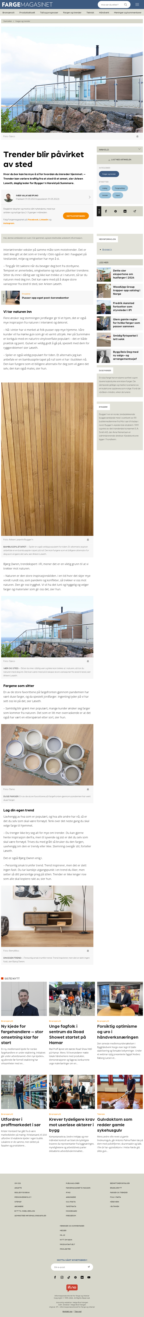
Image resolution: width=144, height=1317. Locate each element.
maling (104, 188)
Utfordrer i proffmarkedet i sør (21, 1121)
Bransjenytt (8, 12)
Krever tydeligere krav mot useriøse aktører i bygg (72, 1124)
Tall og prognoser (49, 12)
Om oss (17, 1183)
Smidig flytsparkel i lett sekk (125, 337)
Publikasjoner (72, 1183)
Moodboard (71, 1211)
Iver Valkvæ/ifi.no (27, 195)
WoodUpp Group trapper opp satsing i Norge (126, 290)
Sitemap (18, 1202)
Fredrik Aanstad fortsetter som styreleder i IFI (123, 306)
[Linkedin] (125, 211)
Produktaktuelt (27, 12)
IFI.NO (68, 1192)
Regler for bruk (22, 1192)
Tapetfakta (71, 1206)
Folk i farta (115, 1197)
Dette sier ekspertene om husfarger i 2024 (123, 274)
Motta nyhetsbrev (76, 216)
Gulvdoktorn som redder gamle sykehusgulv (114, 1124)
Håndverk (104, 12)
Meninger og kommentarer (127, 12)
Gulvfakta (71, 1202)
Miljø (62, 1235)
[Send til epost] (134, 211)
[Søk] (125, 4)
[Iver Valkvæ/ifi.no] (89, 197)
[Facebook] (106, 211)
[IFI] (72, 1292)
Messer (63, 1230)
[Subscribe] (88, 1266)
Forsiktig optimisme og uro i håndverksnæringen (117, 1031)
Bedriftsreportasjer (120, 1183)
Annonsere (71, 1197)
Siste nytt (12, 978)
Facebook (33, 219)
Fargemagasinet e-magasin (78, 1188)
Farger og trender (72, 12)
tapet (118, 195)
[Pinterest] (115, 211)
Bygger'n (107, 249)
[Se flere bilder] (137, 136)
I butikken (114, 1206)
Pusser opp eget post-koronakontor (45, 297)
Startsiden (7, 21)
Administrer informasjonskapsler (30, 1216)
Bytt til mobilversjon (24, 1211)
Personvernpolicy (23, 1197)
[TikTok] (69, 1277)
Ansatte (18, 1188)
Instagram (8, 223)
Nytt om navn (66, 1240)
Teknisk (90, 12)
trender (105, 195)
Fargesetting (120, 188)
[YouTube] (89, 1277)
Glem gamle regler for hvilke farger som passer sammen (126, 322)
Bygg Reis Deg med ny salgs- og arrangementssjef (125, 355)
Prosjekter (26, 294)
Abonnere (18, 1206)
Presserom (71, 1216)
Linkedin (43, 219)
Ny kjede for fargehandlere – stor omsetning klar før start (22, 1034)
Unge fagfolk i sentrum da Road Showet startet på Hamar (67, 1034)
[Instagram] (62, 1277)
